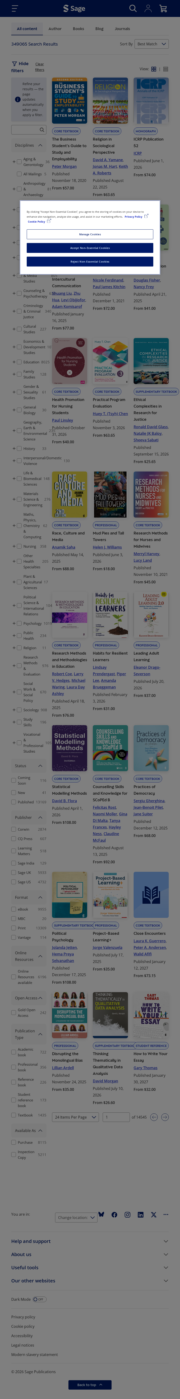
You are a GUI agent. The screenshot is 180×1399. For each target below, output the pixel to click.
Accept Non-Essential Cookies (90, 248)
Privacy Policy (134, 216)
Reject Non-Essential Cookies (90, 261)
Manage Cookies (90, 234)
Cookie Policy (37, 221)
